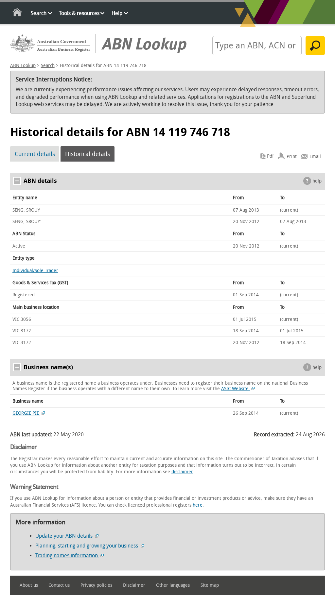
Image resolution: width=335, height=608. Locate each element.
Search (38, 13)
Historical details (87, 154)
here (198, 505)
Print (292, 156)
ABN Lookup (23, 65)
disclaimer (182, 472)
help (317, 181)
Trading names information (67, 555)
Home (17, 13)
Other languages (173, 585)
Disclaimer (134, 585)
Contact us (59, 585)
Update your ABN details (64, 536)
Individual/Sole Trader (35, 270)
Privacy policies (96, 585)
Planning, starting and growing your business (87, 546)
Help (117, 13)
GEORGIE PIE (26, 413)
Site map (210, 585)
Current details (35, 154)
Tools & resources (79, 13)
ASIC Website (235, 388)
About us (29, 585)
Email (315, 156)
